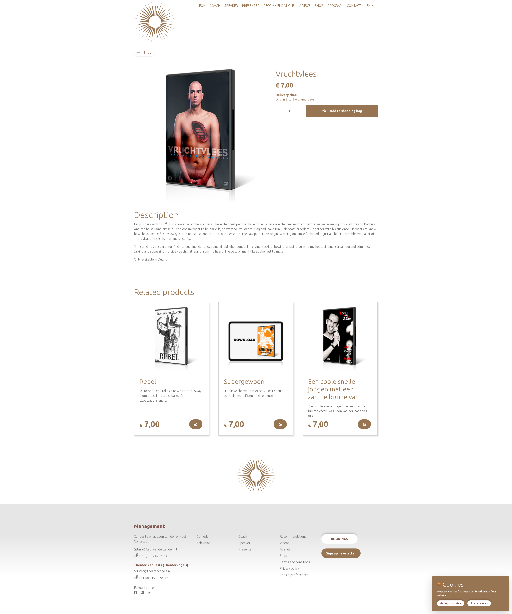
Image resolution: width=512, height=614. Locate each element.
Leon (201, 5)
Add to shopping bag (346, 111)
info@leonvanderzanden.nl (157, 549)
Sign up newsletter (341, 553)
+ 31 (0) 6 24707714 (152, 556)
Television (204, 543)
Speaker (231, 5)
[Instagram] (151, 592)
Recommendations (279, 5)
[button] (195, 424)
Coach (215, 5)
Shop (319, 5)
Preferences (479, 603)
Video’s (305, 5)
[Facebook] (137, 592)
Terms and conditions (295, 562)
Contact (354, 5)
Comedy (202, 536)
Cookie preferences (294, 575)
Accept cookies (450, 603)
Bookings (339, 539)
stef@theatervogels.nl (154, 571)
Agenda (285, 549)
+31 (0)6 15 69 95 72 (153, 578)
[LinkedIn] (144, 592)
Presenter (250, 5)
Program (335, 5)
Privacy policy (289, 568)
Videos (284, 543)
